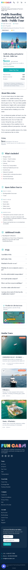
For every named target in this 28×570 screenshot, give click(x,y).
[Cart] (21, 2)
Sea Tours (4, 469)
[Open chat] (4, 566)
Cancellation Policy (6, 254)
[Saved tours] (17, 2)
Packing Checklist (5, 487)
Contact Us (4, 494)
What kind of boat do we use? (9, 263)
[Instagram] (5, 456)
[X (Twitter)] (8, 456)
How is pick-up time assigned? (9, 278)
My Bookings (4, 515)
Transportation (5, 474)
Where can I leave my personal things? (11, 283)
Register (3, 522)
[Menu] (25, 2)
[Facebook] (2, 456)
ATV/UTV (3, 466)
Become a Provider (6, 504)
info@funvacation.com (9, 558)
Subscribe (7, 544)
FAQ (2, 502)
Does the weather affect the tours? (10, 287)
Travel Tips (4, 482)
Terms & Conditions (6, 497)
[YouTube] (12, 456)
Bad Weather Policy (6, 259)
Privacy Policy (4, 499)
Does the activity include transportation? (12, 274)
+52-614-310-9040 (12, 556)
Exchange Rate (5, 484)
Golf (2, 471)
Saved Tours (4, 517)
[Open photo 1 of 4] (14, 40)
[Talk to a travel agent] (14, 2)
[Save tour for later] (3, 338)
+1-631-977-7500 (10, 553)
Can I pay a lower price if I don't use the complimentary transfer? (12, 293)
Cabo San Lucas (5, 7)
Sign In (3, 520)
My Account (4, 512)
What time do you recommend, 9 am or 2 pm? (12, 269)
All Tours (3, 464)
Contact (14, 568)
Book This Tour (14, 70)
